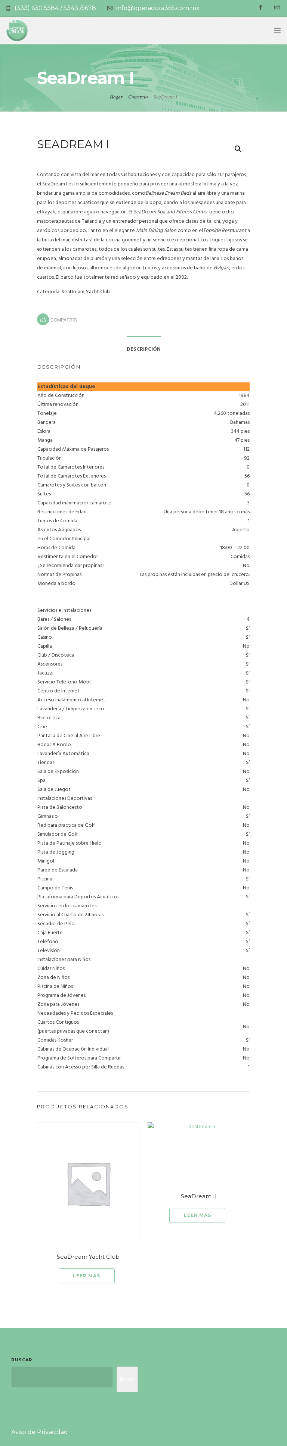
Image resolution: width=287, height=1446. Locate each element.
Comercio (138, 96)
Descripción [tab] (144, 349)
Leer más (86, 1275)
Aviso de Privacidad (39, 1432)
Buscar (21, 1359)
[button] (238, 149)
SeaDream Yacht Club (86, 292)
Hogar (116, 96)
